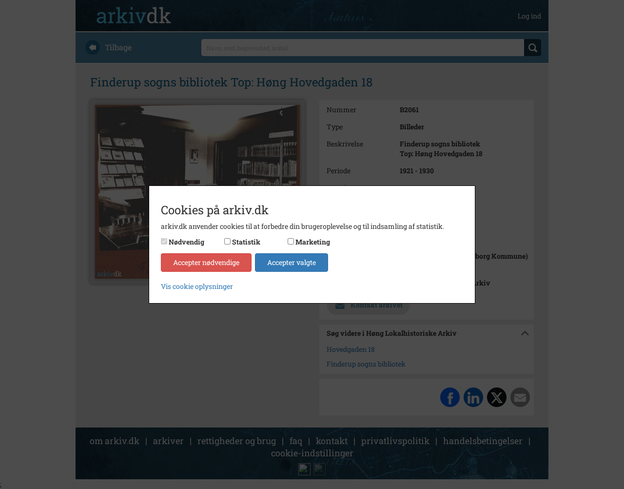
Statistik (246, 241)
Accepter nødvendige (206, 262)
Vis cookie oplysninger (197, 286)
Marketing (312, 241)
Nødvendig (186, 241)
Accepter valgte (291, 262)
